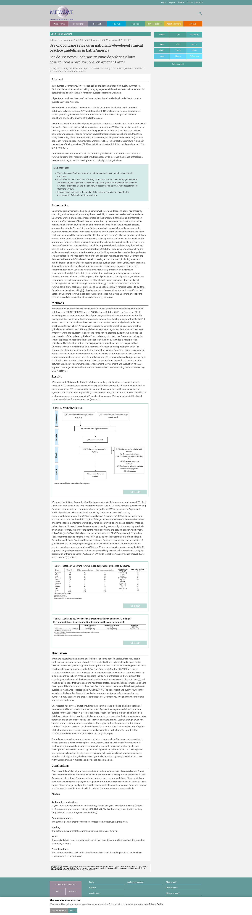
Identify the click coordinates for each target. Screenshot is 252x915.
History (161, 50)
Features (135, 24)
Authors (194, 44)
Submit (181, 2)
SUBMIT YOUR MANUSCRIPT (66, 884)
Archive (193, 24)
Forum (178, 50)
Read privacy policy (59, 910)
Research (97, 24)
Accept (72, 910)
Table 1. (57, 566)
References (194, 56)
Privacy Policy (156, 904)
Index (162, 56)
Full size (134, 492)
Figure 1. (57, 407)
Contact (190, 2)
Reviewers (72, 891)
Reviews (116, 24)
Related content (178, 64)
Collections (78, 24)
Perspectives (59, 24)
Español (199, 2)
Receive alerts (94, 893)
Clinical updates (155, 24)
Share (162, 44)
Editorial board (172, 888)
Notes (178, 44)
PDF (178, 34)
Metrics (194, 50)
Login (163, 2)
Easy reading (194, 34)
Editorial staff (171, 882)
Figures (178, 56)
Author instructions (135, 882)
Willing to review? (173, 893)
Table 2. (57, 618)
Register (172, 2)
